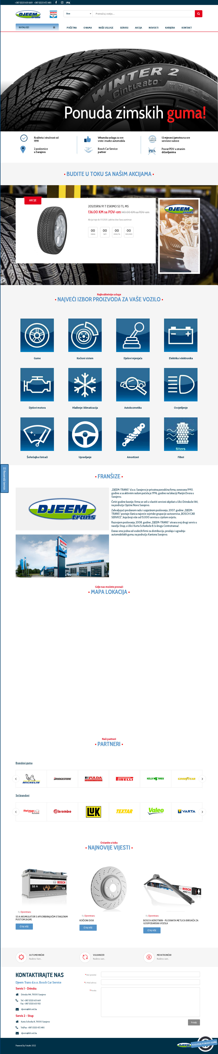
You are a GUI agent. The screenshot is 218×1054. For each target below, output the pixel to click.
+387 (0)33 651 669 (24, 2)
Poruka (93, 990)
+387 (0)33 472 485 (42, 2)
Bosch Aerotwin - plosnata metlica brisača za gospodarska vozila (170, 922)
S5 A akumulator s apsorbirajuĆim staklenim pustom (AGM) (42, 918)
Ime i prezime (91, 975)
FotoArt (28, 1045)
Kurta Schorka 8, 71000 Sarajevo (35, 1021)
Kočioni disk (86, 920)
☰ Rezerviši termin (4, 478)
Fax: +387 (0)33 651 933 (31, 1003)
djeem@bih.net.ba (29, 1009)
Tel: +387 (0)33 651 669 (31, 1000)
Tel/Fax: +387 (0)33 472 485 (33, 1027)
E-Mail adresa (90, 982)
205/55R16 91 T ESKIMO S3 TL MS (108, 206)
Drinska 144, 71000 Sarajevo (33, 994)
